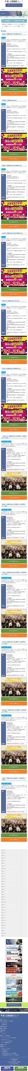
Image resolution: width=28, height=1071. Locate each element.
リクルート (4, 1031)
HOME (1, 16)
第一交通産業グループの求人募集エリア (10, 16)
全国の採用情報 (4, 1051)
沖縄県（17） (3, 935)
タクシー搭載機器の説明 (6, 1042)
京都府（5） (3, 894)
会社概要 (3, 1030)
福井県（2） (3, 876)
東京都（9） (3, 865)
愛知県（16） (3, 886)
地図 (22, 65)
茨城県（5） (3, 855)
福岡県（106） (3, 920)
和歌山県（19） (4, 902)
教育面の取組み (4, 1024)
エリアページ (4, 1033)
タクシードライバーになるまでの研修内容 (9, 1037)
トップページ (4, 1019)
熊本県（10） (3, 925)
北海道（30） (3, 850)
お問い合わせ (4, 1044)
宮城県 (4, 31)
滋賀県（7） (3, 891)
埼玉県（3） (3, 860)
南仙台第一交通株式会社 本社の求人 (11, 300)
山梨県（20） (3, 878)
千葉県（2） (3, 863)
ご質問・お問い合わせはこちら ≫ (14, 5)
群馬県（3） (3, 858)
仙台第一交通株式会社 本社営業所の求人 (12, 34)
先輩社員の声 (4, 1026)
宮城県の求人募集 (21, 16)
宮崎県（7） (3, 930)
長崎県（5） (3, 922)
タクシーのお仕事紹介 (6, 1035)
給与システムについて (5, 1039)
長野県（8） (3, 881)
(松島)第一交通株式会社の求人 (9, 100)
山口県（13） (3, 912)
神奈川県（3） (3, 868)
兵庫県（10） (3, 899)
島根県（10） (3, 907)
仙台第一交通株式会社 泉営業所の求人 (11, 368)
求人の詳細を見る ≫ (14, 89)
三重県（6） (3, 889)
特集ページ (4, 1046)
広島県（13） (3, 909)
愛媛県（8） (3, 917)
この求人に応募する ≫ (14, 93)
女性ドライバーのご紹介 (6, 1048)
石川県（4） (3, 873)
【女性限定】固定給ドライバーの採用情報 (9, 1053)
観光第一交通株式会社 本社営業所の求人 (12, 165)
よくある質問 (4, 1028)
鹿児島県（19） (4, 933)
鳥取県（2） (3, 904)
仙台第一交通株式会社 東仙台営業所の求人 (12, 233)
